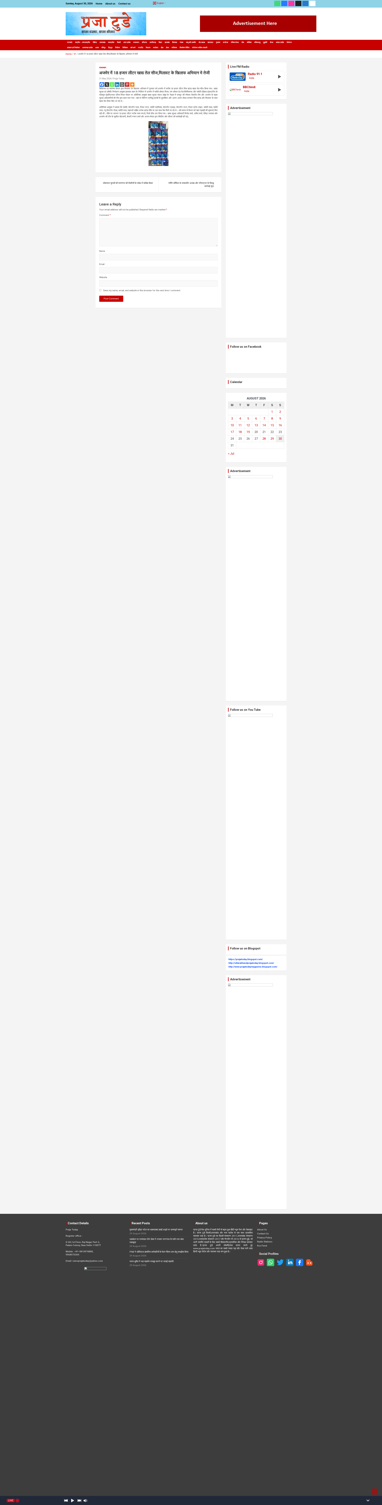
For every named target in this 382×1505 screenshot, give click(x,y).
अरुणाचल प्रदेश (87, 48)
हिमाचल (174, 42)
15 (272, 425)
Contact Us (263, 1233)
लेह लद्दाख (202, 42)
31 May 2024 (105, 78)
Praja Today (118, 78)
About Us (262, 1229)
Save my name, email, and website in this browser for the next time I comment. (142, 290)
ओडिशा (249, 42)
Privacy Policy (264, 1237)
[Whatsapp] (112, 84)
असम (97, 48)
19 (248, 432)
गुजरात (218, 42)
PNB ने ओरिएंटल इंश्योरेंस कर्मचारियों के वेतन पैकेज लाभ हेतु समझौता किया (159, 1251)
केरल (271, 42)
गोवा (242, 42)
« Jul (231, 453)
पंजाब (181, 42)
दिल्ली (119, 42)
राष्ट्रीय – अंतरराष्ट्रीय (82, 42)
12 (248, 425)
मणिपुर (103, 48)
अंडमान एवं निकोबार (73, 48)
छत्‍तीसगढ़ (153, 42)
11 (240, 425)
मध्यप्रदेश (111, 42)
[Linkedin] (117, 84)
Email (101, 264)
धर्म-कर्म (132, 48)
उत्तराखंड (102, 42)
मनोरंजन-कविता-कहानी (199, 48)
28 (264, 438)
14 (264, 425)
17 (232, 432)
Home (99, 3)
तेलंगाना (289, 42)
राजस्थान (136, 42)
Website (103, 277)
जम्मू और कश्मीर (191, 42)
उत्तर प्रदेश (127, 42)
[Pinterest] (127, 84)
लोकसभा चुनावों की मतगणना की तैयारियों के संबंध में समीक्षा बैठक (128, 183)
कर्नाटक (225, 42)
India (251, 78)
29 (272, 438)
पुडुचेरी (265, 42)
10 (232, 425)
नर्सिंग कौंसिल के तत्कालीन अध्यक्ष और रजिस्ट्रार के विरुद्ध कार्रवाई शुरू (191, 185)
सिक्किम (125, 48)
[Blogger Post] (122, 84)
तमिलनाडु (257, 42)
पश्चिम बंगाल (235, 42)
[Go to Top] (375, 1492)
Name (102, 251)
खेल (162, 48)
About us (110, 3)
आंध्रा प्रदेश (280, 42)
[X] (107, 84)
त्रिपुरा (110, 48)
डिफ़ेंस (95, 42)
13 (256, 425)
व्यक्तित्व (174, 48)
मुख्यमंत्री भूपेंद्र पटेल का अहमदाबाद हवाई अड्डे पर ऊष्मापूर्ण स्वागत (156, 1229)
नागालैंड (140, 48)
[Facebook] (102, 84)
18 (240, 432)
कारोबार (155, 48)
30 (280, 438)
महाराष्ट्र (210, 42)
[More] (132, 84)
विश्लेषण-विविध (184, 48)
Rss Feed (262, 1245)
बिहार (160, 42)
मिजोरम (117, 48)
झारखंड (167, 42)
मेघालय (148, 48)
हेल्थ (167, 48)
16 (280, 425)
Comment (105, 215)
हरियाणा (144, 42)
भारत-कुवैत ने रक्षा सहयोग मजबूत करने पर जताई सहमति (152, 1261)
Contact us (124, 3)
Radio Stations (264, 1241)
